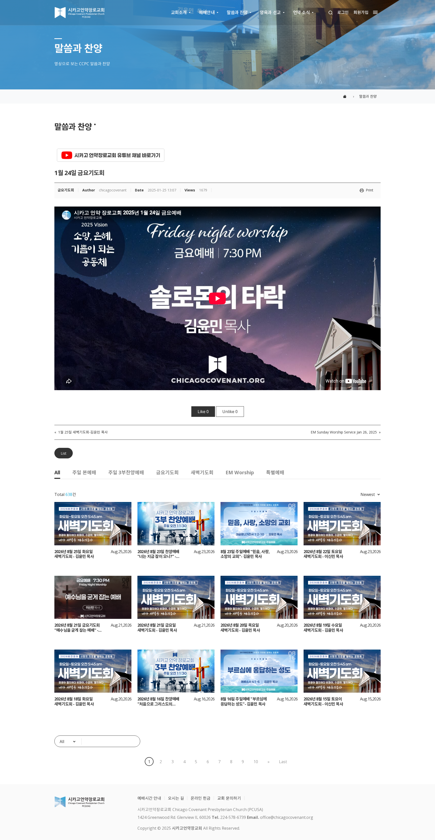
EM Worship (240, 472)
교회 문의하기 (229, 798)
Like (203, 411)
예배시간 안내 (149, 798)
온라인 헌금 (200, 798)
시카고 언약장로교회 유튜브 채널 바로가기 (117, 155)
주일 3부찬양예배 (126, 472)
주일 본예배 (84, 472)
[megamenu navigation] (374, 12)
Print (369, 190)
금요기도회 (167, 472)
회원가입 (361, 12)
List (63, 453)
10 (255, 761)
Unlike (230, 411)
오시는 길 (176, 798)
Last (283, 761)
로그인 (343, 12)
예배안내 (206, 12)
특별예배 (275, 472)
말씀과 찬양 (237, 12)
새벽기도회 (202, 472)
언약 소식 (301, 12)
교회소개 (179, 12)
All (57, 472)
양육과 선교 (270, 12)
